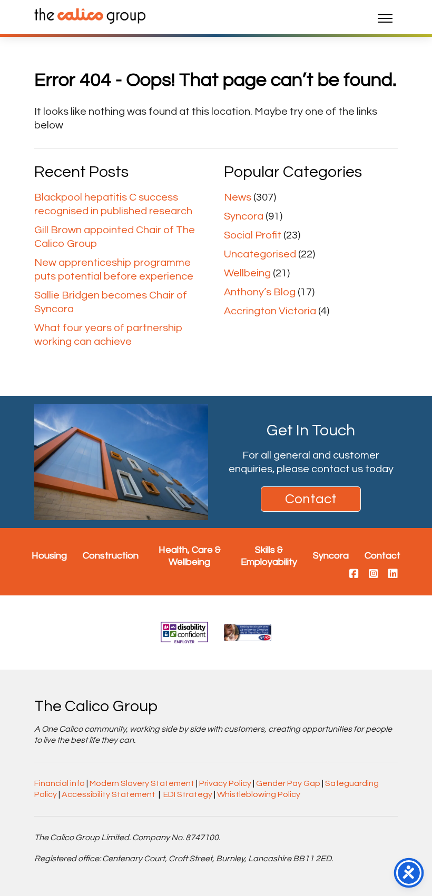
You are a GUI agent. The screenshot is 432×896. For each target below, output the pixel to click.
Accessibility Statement (108, 794)
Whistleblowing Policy (258, 794)
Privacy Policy (225, 783)
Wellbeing (247, 273)
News (237, 197)
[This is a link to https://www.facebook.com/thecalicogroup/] (354, 574)
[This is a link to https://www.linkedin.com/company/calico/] (393, 574)
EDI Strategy (187, 794)
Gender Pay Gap (288, 783)
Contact (311, 499)
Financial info (59, 783)
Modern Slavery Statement (142, 783)
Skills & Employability (269, 556)
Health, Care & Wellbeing (190, 556)
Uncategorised (260, 254)
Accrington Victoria (270, 311)
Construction (111, 556)
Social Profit (252, 235)
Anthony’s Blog (260, 292)
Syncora (243, 216)
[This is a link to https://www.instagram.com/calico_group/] (373, 574)
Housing (49, 556)
